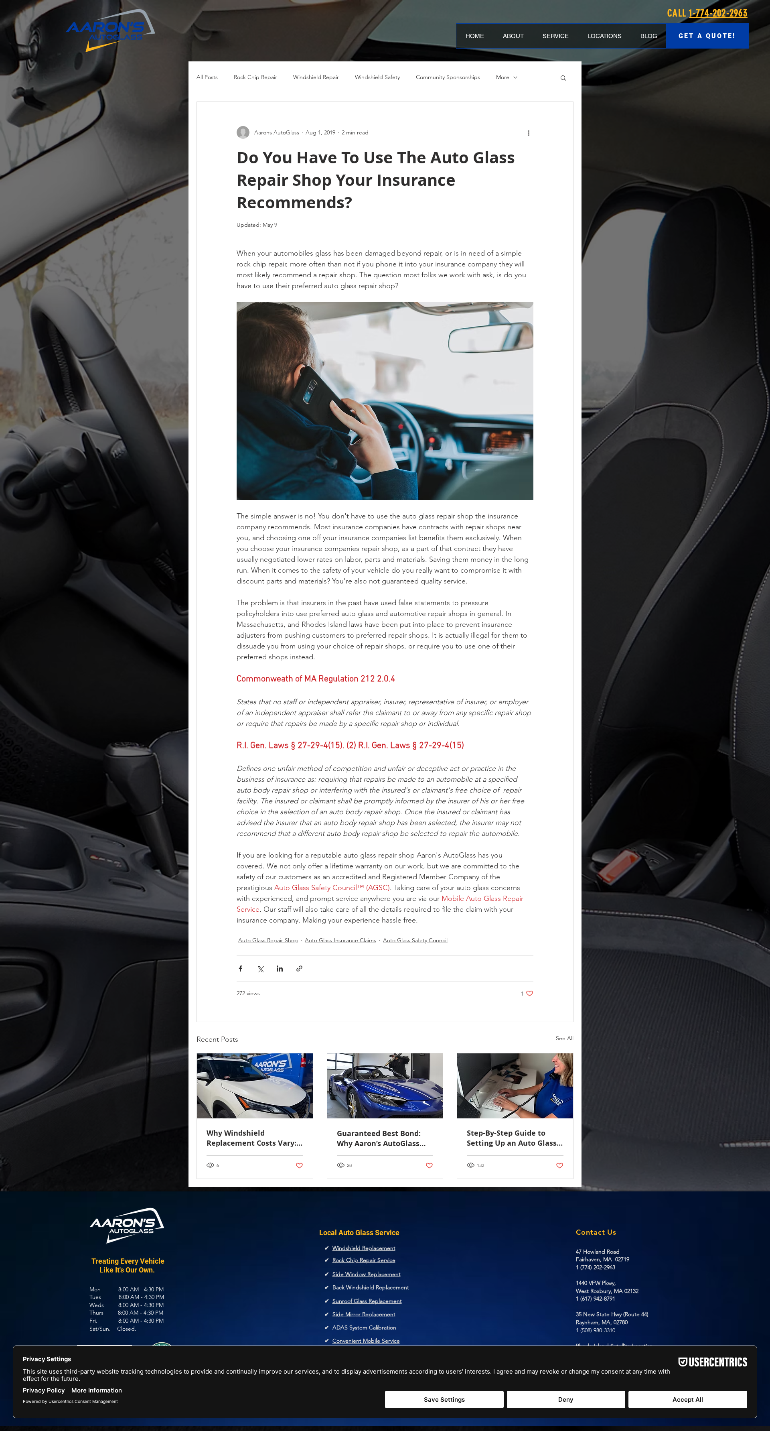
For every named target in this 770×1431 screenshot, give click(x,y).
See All (564, 1038)
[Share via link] (299, 968)
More (502, 77)
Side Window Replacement (366, 1274)
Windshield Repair (316, 77)
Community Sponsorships (448, 77)
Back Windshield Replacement (370, 1287)
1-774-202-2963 (718, 13)
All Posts (207, 77)
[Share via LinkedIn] (280, 968)
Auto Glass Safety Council (415, 940)
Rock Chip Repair (255, 77)
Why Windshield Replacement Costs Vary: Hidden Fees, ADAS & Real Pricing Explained (253, 1138)
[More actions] (528, 132)
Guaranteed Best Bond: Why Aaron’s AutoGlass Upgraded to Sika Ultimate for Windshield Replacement (381, 1138)
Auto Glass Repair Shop (268, 940)
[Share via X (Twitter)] (260, 968)
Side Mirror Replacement (363, 1314)
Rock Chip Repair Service (363, 1260)
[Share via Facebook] (240, 968)
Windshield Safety (377, 77)
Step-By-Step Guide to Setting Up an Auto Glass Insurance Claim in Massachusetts (512, 1138)
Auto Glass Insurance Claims (340, 940)
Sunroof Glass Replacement (367, 1301)
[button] (563, 77)
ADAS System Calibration (364, 1327)
